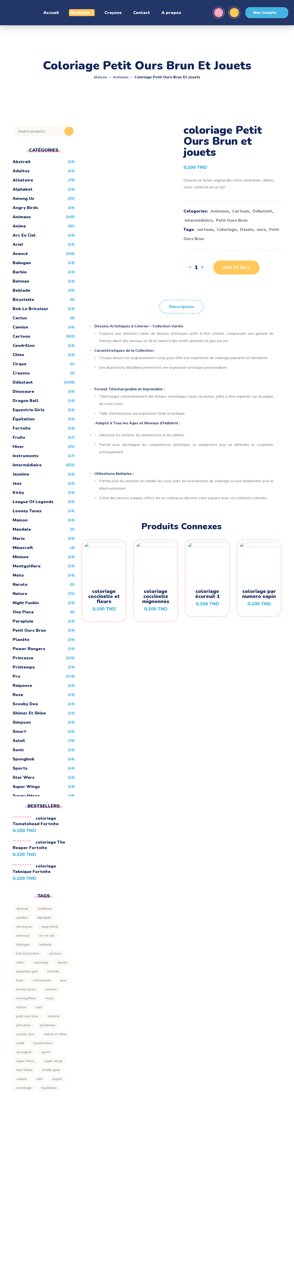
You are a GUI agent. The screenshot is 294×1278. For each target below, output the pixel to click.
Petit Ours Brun (232, 220)
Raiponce (22, 685)
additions (45, 909)
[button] (266, 12)
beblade (21, 290)
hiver (18, 446)
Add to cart (236, 267)
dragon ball (25, 400)
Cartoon (240, 211)
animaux (22, 935)
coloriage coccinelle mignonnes (155, 596)
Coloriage (227, 229)
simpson (22, 722)
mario (19, 538)
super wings (26, 786)
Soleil (19, 740)
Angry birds (25, 207)
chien (18, 354)
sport (45, 1052)
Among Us (23, 198)
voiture (21, 1079)
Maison (100, 77)
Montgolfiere (27, 566)
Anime (19, 226)
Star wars (23, 777)
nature (21, 1007)
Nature (20, 593)
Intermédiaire (198, 220)
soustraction (43, 1043)
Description (181, 306)
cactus (20, 318)
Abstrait (22, 161)
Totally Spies (51, 1070)
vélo (39, 1079)
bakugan (22, 263)
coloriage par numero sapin (259, 594)
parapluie (23, 621)
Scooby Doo (25, 704)
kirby (18, 492)
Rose (18, 694)
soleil (20, 1043)
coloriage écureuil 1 (207, 594)
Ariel (18, 244)
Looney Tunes (27, 511)
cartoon (205, 229)
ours (261, 229)
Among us (24, 926)
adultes (21, 171)
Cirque (19, 364)
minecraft (23, 547)
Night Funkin (26, 603)
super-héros (25, 1061)
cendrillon (24, 345)
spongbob (23, 759)
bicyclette (23, 299)
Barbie (20, 272)
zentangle (23, 1088)
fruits (19, 437)
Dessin (246, 229)
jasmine (21, 474)
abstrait (22, 909)
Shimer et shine (29, 713)
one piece (23, 612)
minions (21, 557)
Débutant (262, 211)
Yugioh (57, 1079)
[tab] (181, 306)
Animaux (121, 77)
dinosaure (23, 391)
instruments (26, 456)
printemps (24, 667)
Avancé (20, 253)
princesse (23, 658)
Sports (20, 768)
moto (18, 575)
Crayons (21, 373)
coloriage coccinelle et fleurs (104, 596)
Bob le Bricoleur (30, 309)
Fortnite (22, 428)
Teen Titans (24, 1070)
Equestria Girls (29, 410)
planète (21, 639)
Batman (21, 281)
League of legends (33, 501)
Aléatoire (23, 180)
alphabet (23, 189)
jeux (17, 483)
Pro (16, 676)
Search (69, 131)
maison (20, 520)
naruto (20, 584)
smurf (19, 731)
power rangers (29, 649)
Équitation (24, 419)
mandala (22, 529)
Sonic (18, 750)
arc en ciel (24, 235)
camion (20, 327)
